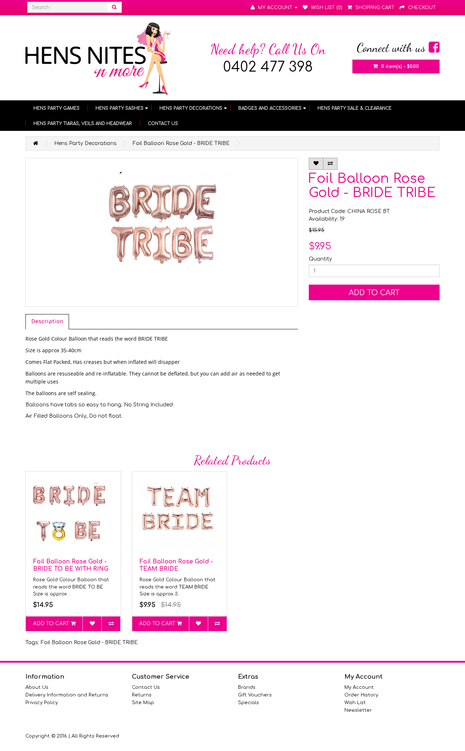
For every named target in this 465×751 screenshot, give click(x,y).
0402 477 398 (268, 67)
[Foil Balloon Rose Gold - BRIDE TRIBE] (161, 232)
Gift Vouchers (255, 695)
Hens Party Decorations (190, 108)
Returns (141, 695)
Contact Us (163, 123)
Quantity (320, 259)
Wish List (355, 702)
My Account (359, 687)
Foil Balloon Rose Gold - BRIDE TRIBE (181, 143)
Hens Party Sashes (119, 108)
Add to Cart (374, 293)
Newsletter (358, 710)
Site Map (143, 702)
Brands (246, 687)
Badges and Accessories (270, 108)
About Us (36, 687)
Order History (361, 695)
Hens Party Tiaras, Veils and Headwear (82, 123)
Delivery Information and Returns (66, 695)
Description (47, 321)
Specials (248, 702)
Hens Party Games (56, 108)
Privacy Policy (41, 702)
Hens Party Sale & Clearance (355, 108)
